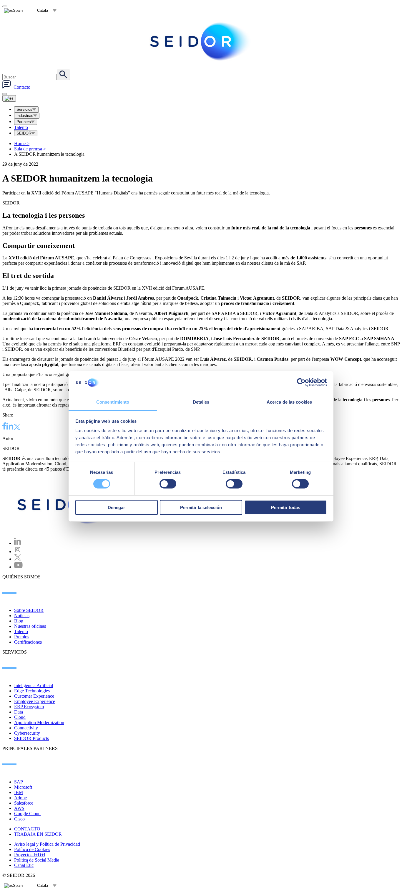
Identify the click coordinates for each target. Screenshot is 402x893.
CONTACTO (27, 828)
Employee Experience (34, 701)
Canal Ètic (24, 865)
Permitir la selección (201, 507)
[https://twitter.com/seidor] (17, 558)
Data (18, 711)
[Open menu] (9, 98)
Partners (23, 122)
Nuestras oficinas (30, 626)
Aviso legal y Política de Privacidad (47, 844)
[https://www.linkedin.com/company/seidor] (17, 543)
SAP (18, 781)
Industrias (24, 115)
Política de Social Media (36, 859)
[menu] (4, 94)
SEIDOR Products (31, 738)
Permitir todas (285, 507)
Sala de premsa (30, 148)
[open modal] (4, 6)
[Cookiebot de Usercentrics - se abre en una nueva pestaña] (301, 382)
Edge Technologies (32, 690)
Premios (21, 636)
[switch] (168, 484)
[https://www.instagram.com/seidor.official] (17, 551)
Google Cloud (27, 813)
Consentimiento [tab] (112, 402)
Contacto (22, 87)
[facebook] (4, 426)
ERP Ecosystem (29, 706)
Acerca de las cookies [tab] (289, 402)
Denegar (116, 507)
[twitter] (17, 427)
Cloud (20, 717)
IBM (18, 792)
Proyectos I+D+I (29, 854)
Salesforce (23, 802)
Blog (18, 620)
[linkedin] (10, 426)
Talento (21, 127)
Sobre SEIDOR (29, 610)
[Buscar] (63, 75)
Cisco (19, 818)
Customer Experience (34, 696)
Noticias (21, 615)
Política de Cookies (32, 849)
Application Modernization (39, 722)
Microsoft (23, 787)
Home (21, 143)
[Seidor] (201, 41)
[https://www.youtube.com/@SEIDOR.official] (18, 566)
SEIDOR (23, 133)
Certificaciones (28, 641)
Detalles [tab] (201, 402)
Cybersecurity (27, 733)
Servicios (24, 109)
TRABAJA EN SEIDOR (38, 834)
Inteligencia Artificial (33, 685)
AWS (19, 808)
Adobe (20, 797)
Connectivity (26, 727)
